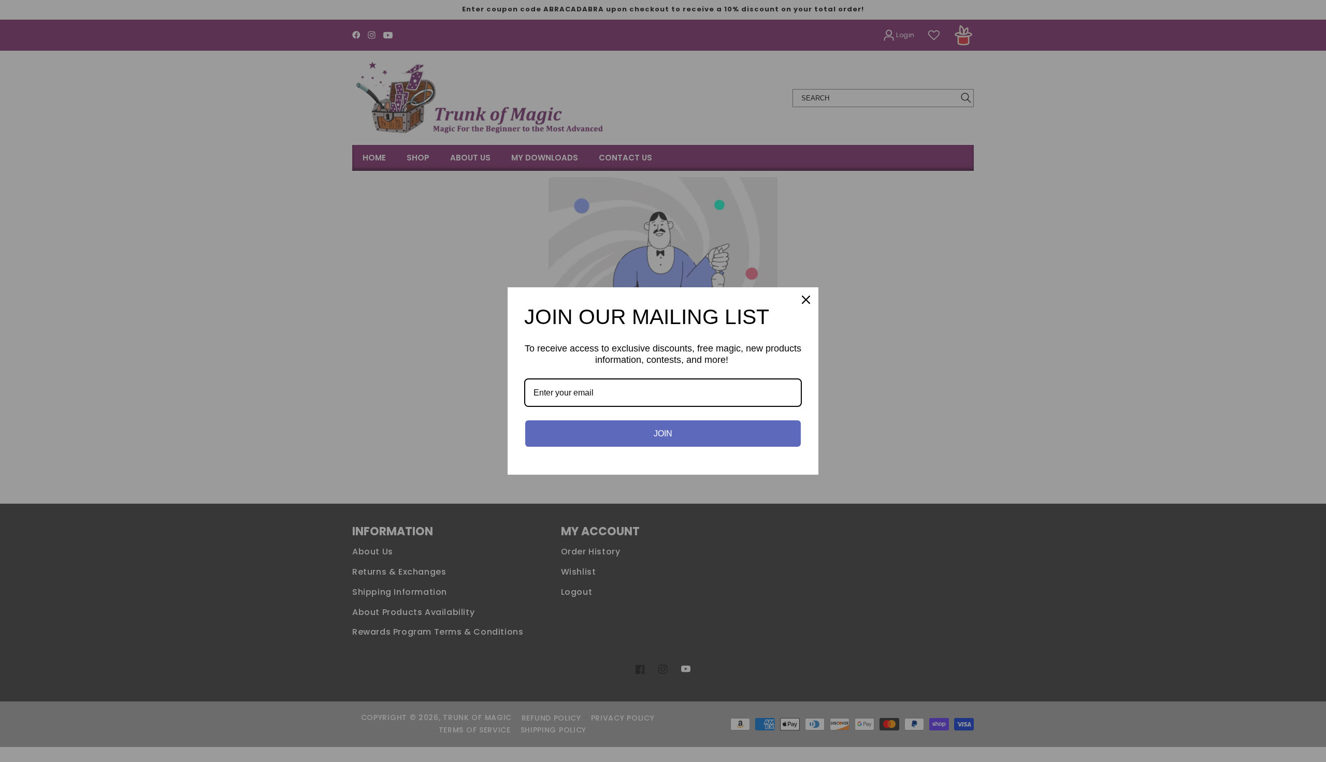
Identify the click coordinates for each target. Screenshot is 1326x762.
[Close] (806, 299)
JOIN (663, 433)
